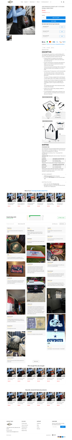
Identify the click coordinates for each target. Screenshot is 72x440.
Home (22, 1)
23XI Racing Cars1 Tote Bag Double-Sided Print (60, 204)
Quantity (43, 15)
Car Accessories (44, 1)
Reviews (38, 433)
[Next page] (66, 201)
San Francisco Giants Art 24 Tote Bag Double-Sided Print (30, 389)
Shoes (38, 1)
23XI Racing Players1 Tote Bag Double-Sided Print (11, 204)
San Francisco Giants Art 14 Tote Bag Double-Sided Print (21, 389)
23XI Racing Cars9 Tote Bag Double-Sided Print (40, 204)
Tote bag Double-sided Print (39, 191)
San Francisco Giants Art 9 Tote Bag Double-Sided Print (11, 389)
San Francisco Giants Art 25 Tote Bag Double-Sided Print (60, 414)
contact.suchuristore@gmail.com (12, 436)
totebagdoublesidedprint (59, 44)
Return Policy (24, 433)
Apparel (25, 1)
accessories (52, 44)
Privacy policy (24, 428)
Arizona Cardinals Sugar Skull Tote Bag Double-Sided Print (50, 204)
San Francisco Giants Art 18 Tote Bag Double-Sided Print (50, 389)
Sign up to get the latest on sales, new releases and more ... (58, 429)
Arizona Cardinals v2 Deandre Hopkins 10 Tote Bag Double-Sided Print (21, 204)
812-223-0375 (9, 435)
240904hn (48, 44)
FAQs (38, 430)
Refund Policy (24, 435)
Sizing (38, 432)
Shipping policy (24, 432)
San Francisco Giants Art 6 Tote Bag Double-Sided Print (60, 389)
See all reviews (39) (9, 218)
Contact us (39, 428)
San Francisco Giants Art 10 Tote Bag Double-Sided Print (40, 389)
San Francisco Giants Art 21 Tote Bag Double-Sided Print (50, 414)
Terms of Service (25, 430)
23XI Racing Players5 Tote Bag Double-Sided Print (30, 204)
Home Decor (32, 1)
